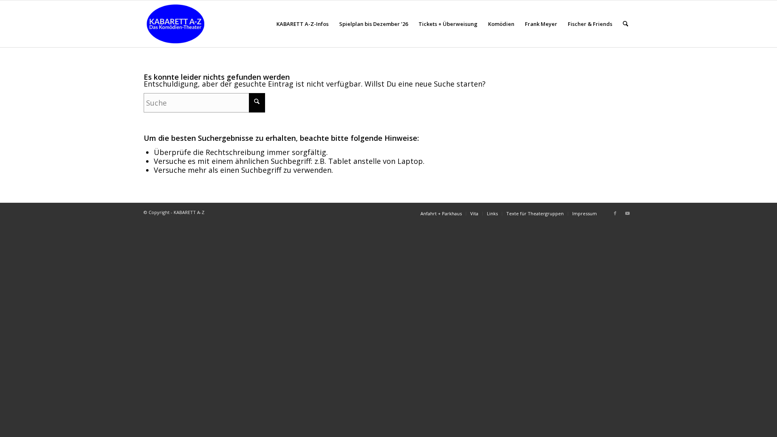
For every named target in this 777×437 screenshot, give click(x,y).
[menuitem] (302, 23)
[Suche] (625, 23)
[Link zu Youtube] (627, 213)
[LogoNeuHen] (175, 23)
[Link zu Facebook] (615, 213)
